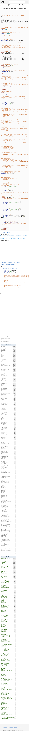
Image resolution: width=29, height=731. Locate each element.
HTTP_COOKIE (8, 594)
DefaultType (8, 471)
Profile (8, 601)
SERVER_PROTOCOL (8, 687)
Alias (8, 417)
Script (8, 360)
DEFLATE (8, 562)
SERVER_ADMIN (8, 621)
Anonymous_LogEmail (8, 533)
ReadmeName (8, 436)
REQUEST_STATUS (8, 693)
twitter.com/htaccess (5, 341)
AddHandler (8, 395)
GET (8, 577)
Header (1, 236)
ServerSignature (8, 403)
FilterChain (8, 405)
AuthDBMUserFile (8, 517)
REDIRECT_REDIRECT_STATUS (8, 716)
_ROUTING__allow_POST (8, 638)
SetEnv (8, 392)
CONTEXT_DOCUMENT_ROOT (8, 714)
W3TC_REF (8, 630)
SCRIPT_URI (8, 675)
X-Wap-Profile (8, 606)
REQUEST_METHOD (8, 582)
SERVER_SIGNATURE (8, 685)
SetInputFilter (8, 505)
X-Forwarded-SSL (8, 706)
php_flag (10, 236)
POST (8, 578)
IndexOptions (8, 424)
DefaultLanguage (8, 429)
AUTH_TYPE (8, 673)
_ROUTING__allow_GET (8, 636)
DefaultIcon (8, 453)
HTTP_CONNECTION (8, 653)
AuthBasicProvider (8, 441)
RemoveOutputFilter (8, 504)
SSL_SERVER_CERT (8, 680)
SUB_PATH (8, 713)
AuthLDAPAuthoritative (8, 530)
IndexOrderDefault (8, 456)
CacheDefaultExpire (8, 544)
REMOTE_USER (8, 612)
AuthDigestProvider (8, 481)
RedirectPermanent (8, 443)
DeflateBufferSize (8, 536)
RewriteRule (13, 238)
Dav (8, 444)
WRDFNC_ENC (8, 655)
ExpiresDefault (25, 235)
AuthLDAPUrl (8, 491)
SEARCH (8, 624)
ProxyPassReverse (8, 506)
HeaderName (8, 439)
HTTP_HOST (5, 262)
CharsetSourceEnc (8, 462)
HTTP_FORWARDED (8, 677)
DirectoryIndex (8, 235)
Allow (3, 6)
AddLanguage (8, 449)
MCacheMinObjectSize (8, 524)
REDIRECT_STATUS (8, 580)
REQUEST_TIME (8, 692)
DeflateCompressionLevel (8, 458)
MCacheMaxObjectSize (8, 526)
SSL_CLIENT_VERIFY (8, 682)
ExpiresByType (8, 368)
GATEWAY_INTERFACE (8, 672)
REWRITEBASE (8, 610)
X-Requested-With (8, 599)
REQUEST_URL (8, 646)
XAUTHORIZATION (8, 633)
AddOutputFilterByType (8, 365)
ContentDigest (8, 467)
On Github (3, 232)
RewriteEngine (8, 238)
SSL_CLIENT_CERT (8, 683)
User (8, 379)
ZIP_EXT (8, 704)
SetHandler (8, 415)
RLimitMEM (8, 535)
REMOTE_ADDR (8, 597)
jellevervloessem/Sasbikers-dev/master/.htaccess (16, 6)
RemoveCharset (8, 473)
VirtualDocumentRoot (20, 238)
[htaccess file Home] (2, 1)
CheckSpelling (8, 454)
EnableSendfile (8, 515)
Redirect (18, 236)
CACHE (8, 600)
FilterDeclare (8, 409)
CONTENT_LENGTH (8, 663)
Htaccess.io (5, 727)
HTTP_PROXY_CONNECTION (8, 679)
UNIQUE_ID (8, 708)
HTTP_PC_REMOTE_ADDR (8, 644)
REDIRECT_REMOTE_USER (8, 689)
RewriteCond (2, 238)
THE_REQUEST (8, 586)
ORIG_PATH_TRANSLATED (8, 698)
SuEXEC (8, 549)
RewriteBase (22, 236)
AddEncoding (8, 378)
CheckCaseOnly (8, 497)
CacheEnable (8, 541)
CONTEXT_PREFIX (8, 607)
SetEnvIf (8, 384)
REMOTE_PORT (8, 703)
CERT (8, 651)
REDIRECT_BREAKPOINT (8, 707)
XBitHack (8, 461)
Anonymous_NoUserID (8, 531)
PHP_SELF (8, 688)
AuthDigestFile (8, 500)
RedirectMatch (8, 389)
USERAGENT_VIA (8, 639)
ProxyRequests (8, 525)
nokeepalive (8, 609)
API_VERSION (8, 674)
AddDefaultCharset (8, 369)
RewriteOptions (8, 404)
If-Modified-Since (8, 622)
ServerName (8, 448)
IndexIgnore (8, 394)
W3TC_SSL (8, 620)
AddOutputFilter (8, 414)
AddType (8, 364)
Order (7, 236)
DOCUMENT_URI (7, 718)
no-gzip (14, 262)
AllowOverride (8, 410)
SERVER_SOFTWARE (8, 684)
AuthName (8, 397)
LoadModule (8, 457)
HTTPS (10, 262)
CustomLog (8, 488)
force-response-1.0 (8, 617)
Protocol (8, 433)
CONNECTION (8, 631)
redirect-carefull (8, 665)
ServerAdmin (8, 499)
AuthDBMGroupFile (8, 519)
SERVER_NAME (8, 596)
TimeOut (8, 438)
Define (8, 421)
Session (8, 399)
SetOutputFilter (8, 380)
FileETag (8, 373)
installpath (8, 702)
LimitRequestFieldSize (8, 540)
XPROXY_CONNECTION (8, 643)
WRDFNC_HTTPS (8, 658)
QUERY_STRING (8, 571)
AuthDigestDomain (8, 512)
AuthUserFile (8, 402)
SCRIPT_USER (8, 711)
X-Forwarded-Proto (8, 605)
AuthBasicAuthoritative (8, 482)
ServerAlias (8, 520)
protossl (17, 262)
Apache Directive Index (5, 338)
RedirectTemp (8, 398)
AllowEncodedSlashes (8, 516)
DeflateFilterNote (8, 478)
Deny (4, 235)
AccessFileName (8, 514)
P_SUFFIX (8, 667)
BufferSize (8, 545)
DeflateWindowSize (8, 553)
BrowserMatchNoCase (8, 472)
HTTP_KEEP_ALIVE (8, 650)
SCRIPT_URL (8, 645)
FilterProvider (8, 407)
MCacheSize (8, 529)
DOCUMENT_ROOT (8, 587)
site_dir (8, 699)
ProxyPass (8, 483)
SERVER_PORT (8, 573)
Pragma (8, 591)
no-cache (8, 592)
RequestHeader (8, 383)
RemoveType (8, 437)
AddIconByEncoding (8, 475)
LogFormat (8, 490)
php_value (14, 236)
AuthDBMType (8, 534)
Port (8, 390)
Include (8, 376)
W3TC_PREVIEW (8, 615)
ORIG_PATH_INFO (8, 709)
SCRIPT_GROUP (8, 690)
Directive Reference (5, 339)
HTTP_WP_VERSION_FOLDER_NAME (8, 717)
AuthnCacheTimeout (8, 546)
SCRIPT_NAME (8, 656)
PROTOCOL (8, 712)
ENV (1, 262)
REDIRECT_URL (8, 648)
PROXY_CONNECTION (8, 641)
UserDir (8, 466)
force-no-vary (8, 576)
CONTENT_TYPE (8, 619)
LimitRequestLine (8, 543)
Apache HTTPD (17, 727)
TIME (8, 570)
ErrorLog (8, 538)
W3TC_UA (8, 626)
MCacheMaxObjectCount (8, 527)
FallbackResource (8, 426)
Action (8, 418)
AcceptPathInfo (8, 432)
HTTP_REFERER (8, 590)
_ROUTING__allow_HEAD (8, 635)
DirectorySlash (8, 428)
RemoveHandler (8, 422)
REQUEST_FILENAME (5, 264)
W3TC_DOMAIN (8, 664)
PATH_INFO (8, 625)
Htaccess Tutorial (4, 336)
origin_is (8, 669)
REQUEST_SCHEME (8, 661)
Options (4, 236)
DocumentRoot (8, 451)
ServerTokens (8, 387)
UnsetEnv (8, 480)
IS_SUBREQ (8, 634)
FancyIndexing (8, 427)
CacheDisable (8, 495)
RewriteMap (8, 477)
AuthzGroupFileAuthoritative (8, 521)
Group (8, 419)
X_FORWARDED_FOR (8, 640)
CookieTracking (8, 511)
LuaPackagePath (8, 509)
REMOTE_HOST (8, 629)
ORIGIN (8, 575)
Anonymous (8, 423)
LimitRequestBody (8, 434)
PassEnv (8, 485)
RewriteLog (8, 492)
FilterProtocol (8, 408)
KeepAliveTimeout (8, 551)
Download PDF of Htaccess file (10, 268)
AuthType (8, 400)
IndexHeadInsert (8, 470)
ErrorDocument (14, 235)
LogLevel (8, 510)
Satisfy (8, 385)
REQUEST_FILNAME (8, 659)
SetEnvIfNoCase (8, 375)
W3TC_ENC (8, 602)
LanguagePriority (8, 465)
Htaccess (11, 727)
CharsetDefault (8, 460)
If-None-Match (8, 627)
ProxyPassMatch (8, 502)
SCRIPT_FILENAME (8, 566)
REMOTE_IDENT (8, 694)
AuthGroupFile (8, 412)
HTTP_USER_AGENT (8, 581)
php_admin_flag (8, 496)
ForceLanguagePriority (8, 476)
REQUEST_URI (13, 264)
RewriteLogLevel (8, 487)
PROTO (8, 595)
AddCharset (8, 381)
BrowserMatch (8, 388)
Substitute (8, 468)
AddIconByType (8, 463)
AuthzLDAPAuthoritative (8, 501)
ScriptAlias (8, 486)
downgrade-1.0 (8, 611)
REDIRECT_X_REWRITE (8, 660)
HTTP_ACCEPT (8, 616)
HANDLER (8, 614)
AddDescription (8, 447)
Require (8, 371)
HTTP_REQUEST (8, 654)
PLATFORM (8, 700)
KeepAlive (8, 431)
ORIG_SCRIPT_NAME (8, 695)
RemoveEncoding (8, 494)
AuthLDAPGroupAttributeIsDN (8, 548)
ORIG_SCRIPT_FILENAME (8, 697)
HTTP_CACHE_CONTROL (8, 649)
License (8, 232)
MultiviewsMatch (8, 507)
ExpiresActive (19, 235)
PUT (8, 588)
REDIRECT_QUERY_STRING (8, 670)
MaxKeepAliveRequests (8, 522)
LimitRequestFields (8, 539)
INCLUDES (8, 567)
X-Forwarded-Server (8, 678)
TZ (8, 604)
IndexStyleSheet (8, 452)
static (8, 568)
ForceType (8, 413)
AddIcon (8, 442)
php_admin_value (8, 446)
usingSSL (8, 668)
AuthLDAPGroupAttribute (8, 550)
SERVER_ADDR (8, 585)
